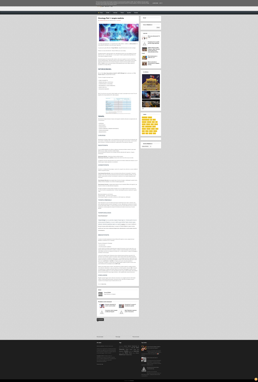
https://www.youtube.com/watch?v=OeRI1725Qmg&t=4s (115, 73)
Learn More (155, 3)
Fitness (122, 12)
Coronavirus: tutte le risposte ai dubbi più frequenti (111, 311)
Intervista (148, 128)
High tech (143, 128)
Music (157, 128)
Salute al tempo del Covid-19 (152, 357)
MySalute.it (132, 380)
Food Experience (148, 126)
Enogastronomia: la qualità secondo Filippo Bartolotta (153, 42)
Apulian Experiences (145, 119)
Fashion (156, 124)
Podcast (151, 131)
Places (147, 131)
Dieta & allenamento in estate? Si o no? (152, 56)
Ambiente (149, 117)
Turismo (150, 133)
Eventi (152, 124)
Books (154, 119)
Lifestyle (153, 128)
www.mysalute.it (133, 43)
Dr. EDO (143, 124)
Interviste (115, 12)
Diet (156, 121)
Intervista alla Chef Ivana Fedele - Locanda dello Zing (153, 368)
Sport (147, 133)
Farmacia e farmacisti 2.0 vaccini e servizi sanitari (110, 305)
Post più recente (100, 336)
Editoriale (148, 124)
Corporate (149, 121)
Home (101, 12)
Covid (153, 121)
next (143, 109)
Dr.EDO (106, 13)
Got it (160, 3)
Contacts (136, 12)
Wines (154, 133)
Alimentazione (144, 117)
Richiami (155, 131)
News (105, 284)
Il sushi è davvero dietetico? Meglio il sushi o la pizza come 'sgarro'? (153, 347)
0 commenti (118, 20)
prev (142, 109)
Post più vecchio (136, 336)
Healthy (102, 284)
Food (143, 126)
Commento (144, 121)
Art (151, 119)
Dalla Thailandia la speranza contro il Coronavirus (131, 311)
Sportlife (129, 12)
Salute (143, 133)
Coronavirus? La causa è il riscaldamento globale (130, 305)
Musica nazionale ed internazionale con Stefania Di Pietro (153, 63)
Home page (118, 336)
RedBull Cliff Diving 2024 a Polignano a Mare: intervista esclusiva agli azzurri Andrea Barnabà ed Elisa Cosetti (151, 50)
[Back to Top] (256, 379)
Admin (109, 292)
